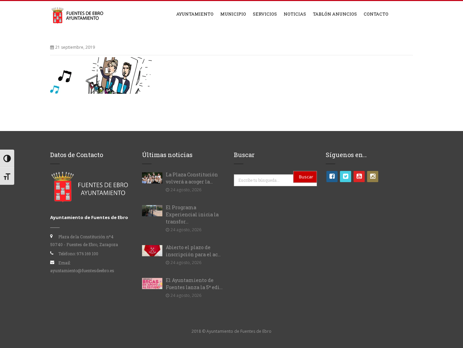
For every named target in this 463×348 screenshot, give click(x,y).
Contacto (376, 14)
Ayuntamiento (195, 14)
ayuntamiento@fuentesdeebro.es (82, 270)
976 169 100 (87, 253)
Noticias (295, 14)
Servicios (265, 14)
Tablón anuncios (335, 14)
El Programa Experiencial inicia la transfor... (192, 214)
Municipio (233, 14)
